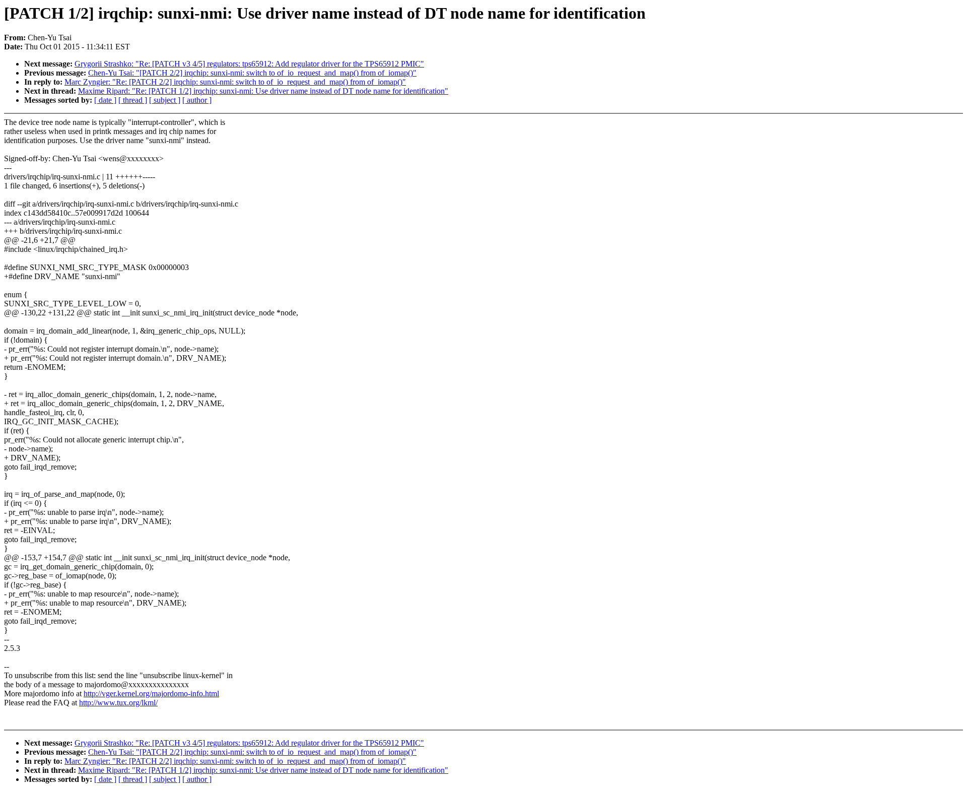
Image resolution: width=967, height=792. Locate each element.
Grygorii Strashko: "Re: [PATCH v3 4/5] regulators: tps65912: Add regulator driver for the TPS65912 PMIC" (249, 63)
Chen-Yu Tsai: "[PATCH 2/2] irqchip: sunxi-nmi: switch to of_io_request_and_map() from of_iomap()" (252, 73)
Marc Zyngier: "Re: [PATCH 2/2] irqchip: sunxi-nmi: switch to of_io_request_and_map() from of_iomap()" (235, 82)
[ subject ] (164, 100)
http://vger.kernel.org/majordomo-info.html (151, 693)
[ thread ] (132, 100)
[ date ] (105, 100)
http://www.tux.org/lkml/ (118, 702)
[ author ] (197, 100)
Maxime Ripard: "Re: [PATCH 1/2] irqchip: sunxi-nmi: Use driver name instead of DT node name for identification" (263, 91)
